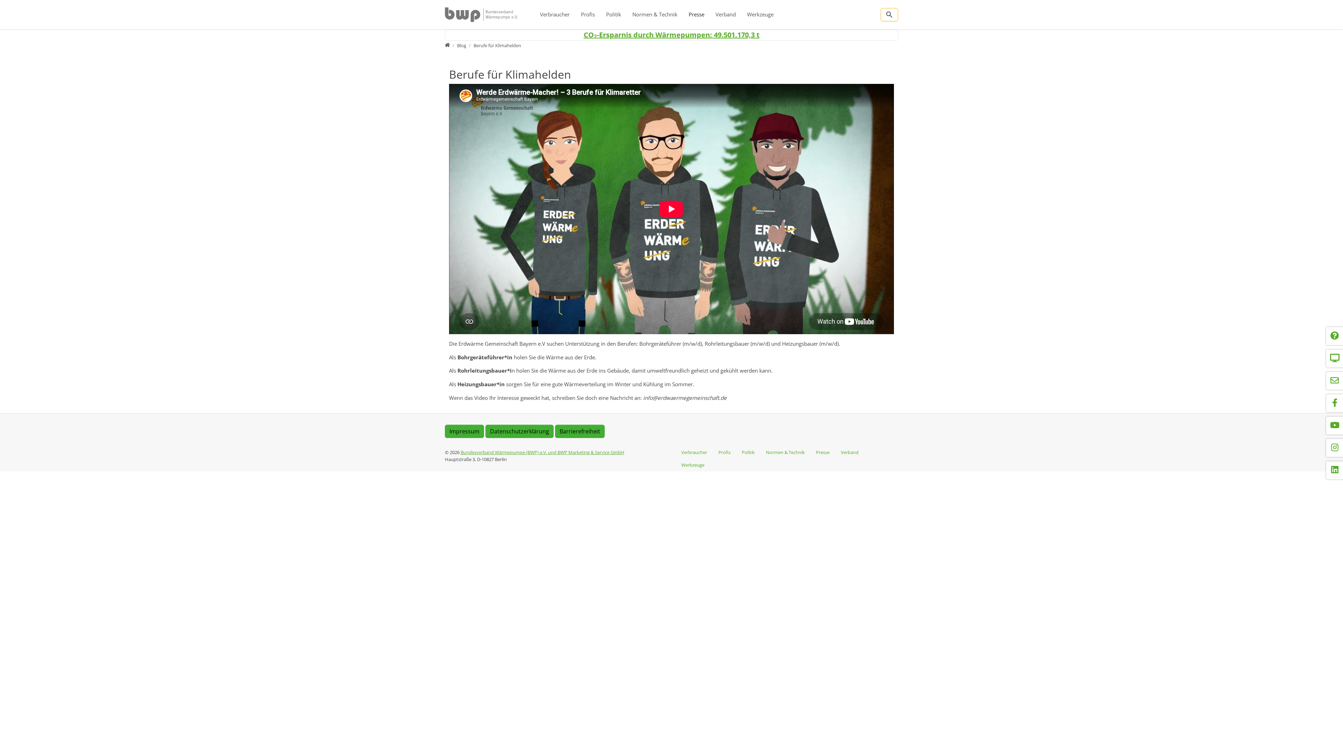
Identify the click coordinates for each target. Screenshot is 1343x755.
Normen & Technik (654, 14)
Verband (726, 14)
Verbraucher (555, 14)
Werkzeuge (760, 14)
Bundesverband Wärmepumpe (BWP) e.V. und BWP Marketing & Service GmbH (542, 452)
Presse (696, 14)
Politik (613, 14)
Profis (588, 14)
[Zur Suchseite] (889, 14)
